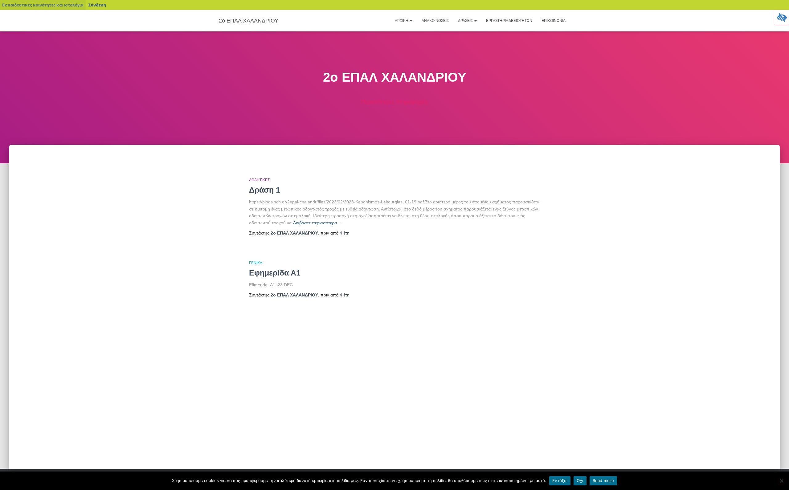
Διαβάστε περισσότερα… (317, 222)
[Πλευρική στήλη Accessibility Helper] (781, 17)
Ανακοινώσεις (435, 20)
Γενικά (255, 263)
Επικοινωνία (554, 20)
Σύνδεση (97, 4)
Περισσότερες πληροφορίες (394, 102)
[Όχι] (781, 481)
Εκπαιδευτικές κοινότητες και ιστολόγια (42, 4)
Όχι (580, 480)
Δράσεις (466, 20)
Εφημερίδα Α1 (274, 272)
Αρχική (402, 20)
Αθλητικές (259, 180)
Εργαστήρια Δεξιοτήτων (509, 20)
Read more (603, 480)
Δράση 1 (264, 190)
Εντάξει (559, 480)
